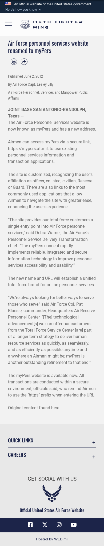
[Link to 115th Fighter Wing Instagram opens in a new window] (59, 525)
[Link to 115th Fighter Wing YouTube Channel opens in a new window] (74, 525)
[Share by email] (24, 61)
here (55, 407)
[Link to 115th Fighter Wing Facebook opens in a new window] (30, 525)
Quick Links (20, 440)
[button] (24, 9)
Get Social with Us (52, 479)
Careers (17, 454)
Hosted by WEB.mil (52, 539)
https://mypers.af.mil (28, 148)
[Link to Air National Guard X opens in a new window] (45, 525)
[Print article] (14, 61)
